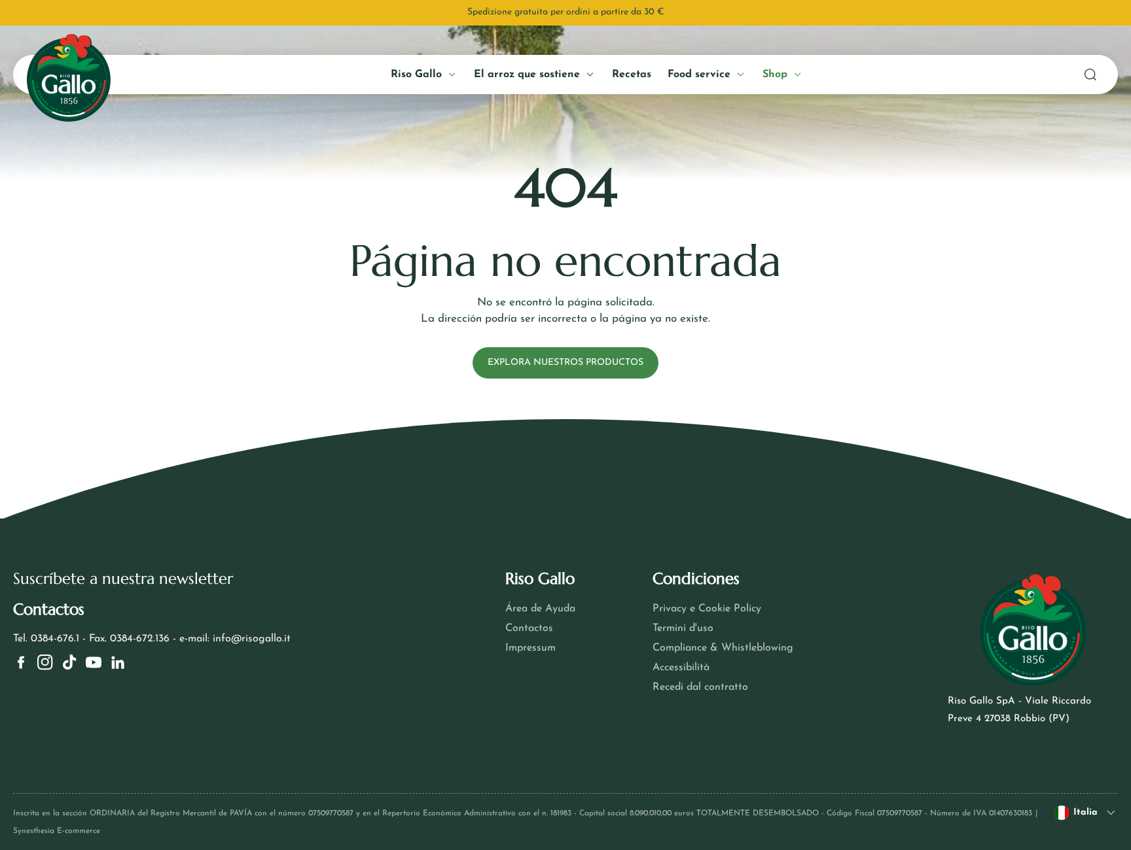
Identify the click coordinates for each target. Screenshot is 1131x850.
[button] (1090, 74)
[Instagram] (45, 662)
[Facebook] (21, 662)
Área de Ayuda (540, 609)
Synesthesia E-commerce (56, 831)
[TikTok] (69, 662)
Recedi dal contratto (700, 687)
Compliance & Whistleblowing (723, 648)
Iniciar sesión (138, 306)
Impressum (530, 648)
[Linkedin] (118, 662)
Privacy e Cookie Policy (707, 609)
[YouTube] (93, 662)
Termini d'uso (683, 628)
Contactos (529, 628)
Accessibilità (681, 667)
